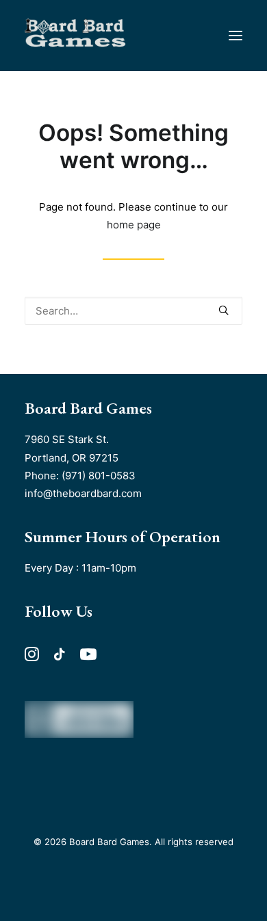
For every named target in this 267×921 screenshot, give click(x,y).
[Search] (133, 311)
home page (134, 224)
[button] (235, 35)
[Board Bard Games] (75, 35)
